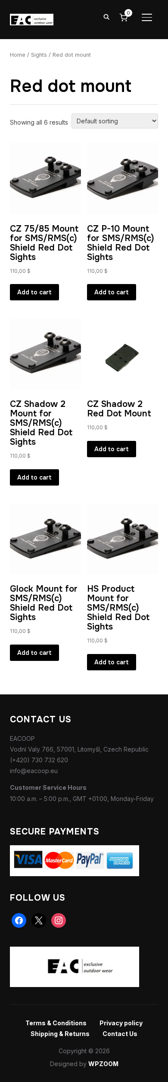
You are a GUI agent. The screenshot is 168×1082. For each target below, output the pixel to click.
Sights (39, 55)
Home (17, 55)
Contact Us (120, 1033)
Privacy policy (121, 1023)
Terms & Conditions (56, 1023)
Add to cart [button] (34, 292)
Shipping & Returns (60, 1033)
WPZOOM (103, 1063)
